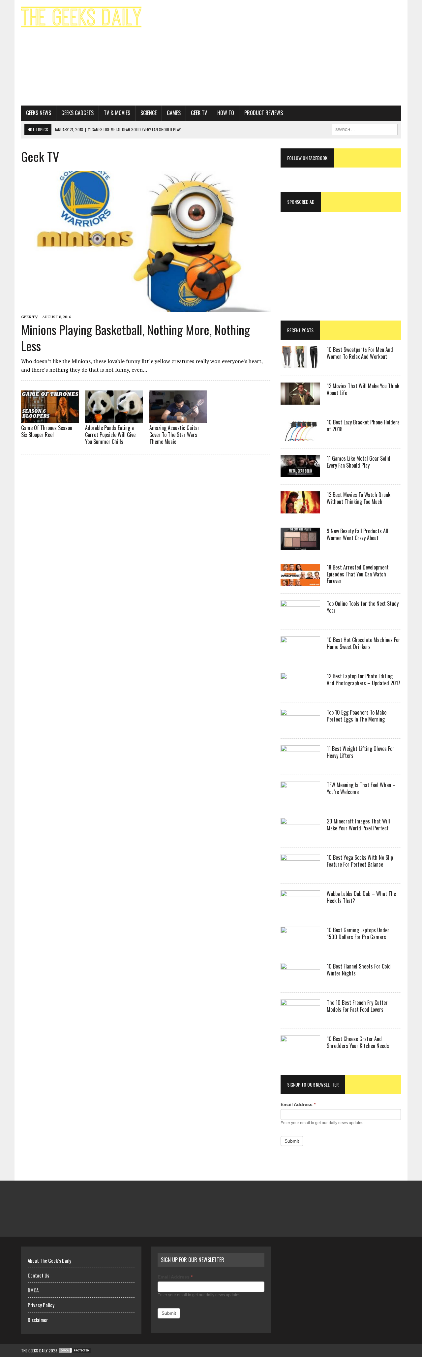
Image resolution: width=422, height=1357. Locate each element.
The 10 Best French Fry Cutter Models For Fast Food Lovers (357, 1006)
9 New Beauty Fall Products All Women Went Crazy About (357, 534)
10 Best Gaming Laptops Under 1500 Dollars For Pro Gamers (358, 933)
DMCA (33, 1290)
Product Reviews (263, 113)
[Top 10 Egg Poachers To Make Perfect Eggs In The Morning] (300, 726)
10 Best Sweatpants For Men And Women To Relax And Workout (360, 353)
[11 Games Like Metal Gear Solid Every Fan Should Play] (300, 472)
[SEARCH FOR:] (365, 129)
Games (174, 113)
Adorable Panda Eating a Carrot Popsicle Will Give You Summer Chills (110, 435)
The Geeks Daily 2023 (39, 1350)
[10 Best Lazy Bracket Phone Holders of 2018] (300, 436)
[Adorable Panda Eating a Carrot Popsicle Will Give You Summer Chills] (114, 418)
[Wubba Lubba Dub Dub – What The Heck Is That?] (300, 907)
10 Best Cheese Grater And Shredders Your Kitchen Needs (358, 1042)
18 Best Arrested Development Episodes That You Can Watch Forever (358, 574)
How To (225, 113)
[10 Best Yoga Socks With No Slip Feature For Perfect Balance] (300, 871)
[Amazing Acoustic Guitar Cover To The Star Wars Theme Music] (178, 418)
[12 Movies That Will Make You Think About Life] (300, 400)
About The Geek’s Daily (49, 1260)
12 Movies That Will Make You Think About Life (363, 389)
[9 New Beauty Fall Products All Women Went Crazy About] (300, 545)
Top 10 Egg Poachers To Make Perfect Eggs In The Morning (356, 715)
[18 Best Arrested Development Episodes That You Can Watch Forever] (300, 581)
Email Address (298, 1104)
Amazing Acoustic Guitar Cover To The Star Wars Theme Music (174, 435)
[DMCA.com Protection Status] (74, 1350)
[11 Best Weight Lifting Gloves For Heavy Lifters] (300, 762)
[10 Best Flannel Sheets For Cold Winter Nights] (300, 980)
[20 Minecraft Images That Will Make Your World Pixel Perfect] (300, 835)
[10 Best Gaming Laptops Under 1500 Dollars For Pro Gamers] (300, 944)
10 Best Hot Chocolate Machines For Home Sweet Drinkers (363, 643)
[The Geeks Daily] (81, 17)
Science (148, 113)
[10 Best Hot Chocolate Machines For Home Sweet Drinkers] (300, 654)
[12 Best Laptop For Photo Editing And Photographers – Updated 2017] (300, 690)
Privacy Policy (41, 1305)
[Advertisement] (276, 53)
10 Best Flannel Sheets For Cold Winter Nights (359, 969)
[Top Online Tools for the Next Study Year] (300, 617)
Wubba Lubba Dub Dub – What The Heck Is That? (361, 897)
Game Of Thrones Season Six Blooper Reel (46, 431)
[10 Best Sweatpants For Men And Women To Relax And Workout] (300, 363)
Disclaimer (38, 1319)
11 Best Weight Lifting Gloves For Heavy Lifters (360, 752)
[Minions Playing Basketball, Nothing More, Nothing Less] (146, 307)
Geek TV (199, 113)
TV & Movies (117, 113)
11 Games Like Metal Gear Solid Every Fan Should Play (358, 461)
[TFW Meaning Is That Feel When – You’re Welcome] (300, 799)
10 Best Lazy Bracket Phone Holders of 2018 (363, 425)
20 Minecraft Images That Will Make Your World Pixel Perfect (358, 824)
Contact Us (38, 1275)
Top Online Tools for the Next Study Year (363, 607)
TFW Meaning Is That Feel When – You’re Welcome (361, 788)
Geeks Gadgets (77, 113)
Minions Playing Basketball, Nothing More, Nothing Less (135, 337)
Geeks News (38, 113)
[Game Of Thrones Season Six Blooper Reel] (50, 418)
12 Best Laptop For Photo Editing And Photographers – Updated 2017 (363, 679)
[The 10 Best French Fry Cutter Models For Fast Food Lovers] (300, 1016)
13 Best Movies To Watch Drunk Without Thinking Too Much (358, 498)
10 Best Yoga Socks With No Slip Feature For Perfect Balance (360, 860)
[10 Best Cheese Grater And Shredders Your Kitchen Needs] (300, 1053)
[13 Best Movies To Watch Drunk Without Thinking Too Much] (300, 508)
